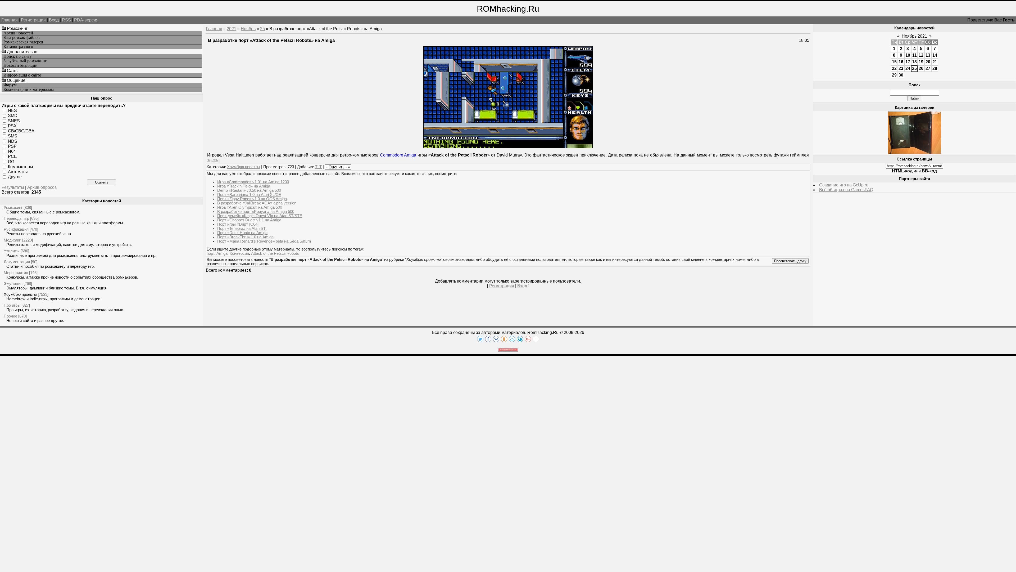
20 (928, 62)
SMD (12, 115)
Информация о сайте (22, 75)
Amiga (222, 253)
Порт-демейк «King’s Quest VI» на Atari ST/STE (259, 216)
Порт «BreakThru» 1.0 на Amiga (245, 237)
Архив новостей (18, 33)
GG (11, 161)
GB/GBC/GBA (21, 131)
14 (934, 55)
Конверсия (239, 253)
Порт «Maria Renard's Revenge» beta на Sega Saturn (264, 241)
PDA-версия (86, 20)
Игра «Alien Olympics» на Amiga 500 (249, 207)
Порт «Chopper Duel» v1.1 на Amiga (249, 220)
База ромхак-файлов (21, 37)
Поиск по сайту (17, 56)
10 (907, 55)
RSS (66, 20)
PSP (12, 146)
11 (914, 55)
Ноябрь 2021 (914, 36)
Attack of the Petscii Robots (275, 253)
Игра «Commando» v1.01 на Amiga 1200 (253, 182)
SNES (14, 120)
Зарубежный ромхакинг (25, 61)
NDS (12, 141)
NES (12, 110)
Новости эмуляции (20, 65)
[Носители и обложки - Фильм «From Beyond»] (914, 152)
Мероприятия (16, 272)
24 (907, 68)
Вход (54, 20)
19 (921, 62)
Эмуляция (13, 283)
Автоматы (18, 171)
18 (914, 62)
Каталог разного (18, 46)
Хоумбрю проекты (20, 294)
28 (934, 68)
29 (894, 75)
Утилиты (12, 251)
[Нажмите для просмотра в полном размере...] (508, 146)
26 (921, 68)
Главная (9, 20)
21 (934, 62)
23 (901, 68)
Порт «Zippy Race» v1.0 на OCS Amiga (252, 199)
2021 (231, 28)
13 (928, 55)
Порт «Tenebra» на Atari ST (241, 228)
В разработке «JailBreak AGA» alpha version (256, 203)
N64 (12, 151)
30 (901, 75)
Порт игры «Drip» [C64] (237, 224)
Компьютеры (20, 166)
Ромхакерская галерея (23, 42)
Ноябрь (248, 28)
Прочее (10, 316)
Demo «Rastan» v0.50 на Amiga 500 (249, 190)
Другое (15, 177)
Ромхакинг (13, 207)
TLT (318, 167)
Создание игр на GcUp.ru (843, 185)
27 (928, 68)
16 (901, 62)
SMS (12, 136)
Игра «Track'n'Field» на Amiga (243, 186)
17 (907, 62)
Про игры (12, 305)
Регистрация (33, 20)
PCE (12, 156)
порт (210, 253)
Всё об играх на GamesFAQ (846, 189)
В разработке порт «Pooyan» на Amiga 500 (255, 211)
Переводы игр (16, 218)
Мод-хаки (12, 240)
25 (262, 28)
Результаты (13, 187)
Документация (17, 262)
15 (894, 62)
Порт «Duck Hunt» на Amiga (242, 233)
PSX (12, 126)
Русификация (16, 229)
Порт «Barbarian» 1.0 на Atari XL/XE (249, 195)
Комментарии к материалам (28, 89)
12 (921, 55)
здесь (212, 160)
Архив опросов (42, 187)
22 (894, 68)
